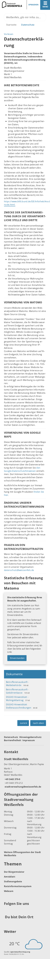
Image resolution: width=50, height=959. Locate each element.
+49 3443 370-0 (12, 779)
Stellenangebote (13, 881)
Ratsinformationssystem (17, 886)
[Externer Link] (6, 910)
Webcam (8, 891)
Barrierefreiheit (12, 740)
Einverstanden (17, 658)
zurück (23, 723)
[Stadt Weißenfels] (25, 772)
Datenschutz (28, 24)
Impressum (28, 740)
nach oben (38, 723)
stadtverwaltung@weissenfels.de (22, 786)
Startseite (11, 24)
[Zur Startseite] (11, 5)
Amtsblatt (9, 876)
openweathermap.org (20, 952)
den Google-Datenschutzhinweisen (22, 469)
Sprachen (33, 4)
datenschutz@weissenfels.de (19, 570)
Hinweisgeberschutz (30, 737)
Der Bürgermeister (14, 871)
